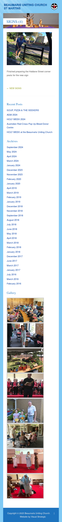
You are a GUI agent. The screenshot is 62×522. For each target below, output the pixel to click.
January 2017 (13, 269)
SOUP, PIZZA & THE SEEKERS (23, 110)
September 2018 (15, 215)
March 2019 (13, 192)
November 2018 (15, 210)
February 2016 (14, 283)
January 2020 (13, 183)
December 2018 (15, 206)
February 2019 (14, 197)
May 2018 (12, 233)
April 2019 (12, 188)
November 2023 (15, 174)
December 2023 (15, 169)
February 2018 (14, 247)
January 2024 (13, 165)
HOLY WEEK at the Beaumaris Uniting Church (29, 132)
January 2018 (13, 251)
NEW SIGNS (14, 88)
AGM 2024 (12, 114)
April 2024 (12, 156)
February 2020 (14, 179)
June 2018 (12, 229)
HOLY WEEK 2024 (16, 119)
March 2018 (13, 242)
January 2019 (13, 201)
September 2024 (15, 147)
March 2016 (13, 279)
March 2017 (13, 265)
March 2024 (13, 160)
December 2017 (15, 256)
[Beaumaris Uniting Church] (31, 7)
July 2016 (11, 274)
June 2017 (12, 260)
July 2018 (11, 224)
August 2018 (13, 219)
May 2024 (12, 151)
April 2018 (12, 238)
